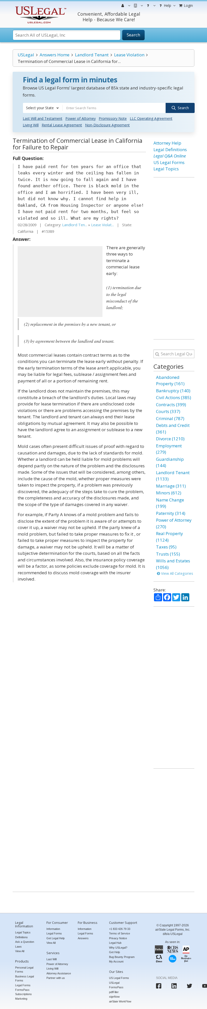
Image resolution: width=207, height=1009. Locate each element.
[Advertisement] (60, 281)
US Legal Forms (169, 162)
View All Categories (176, 573)
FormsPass (116, 987)
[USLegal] (40, 7)
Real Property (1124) (169, 537)
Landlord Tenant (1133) (173, 476)
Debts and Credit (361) (173, 428)
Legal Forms (23, 985)
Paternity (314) (170, 513)
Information (53, 928)
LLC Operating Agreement (151, 118)
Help (167, 5)
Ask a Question (24, 941)
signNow (114, 996)
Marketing (21, 998)
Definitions (21, 937)
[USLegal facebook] (158, 986)
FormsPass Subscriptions (23, 992)
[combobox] (42, 108)
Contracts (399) (171, 404)
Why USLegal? (118, 947)
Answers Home (54, 55)
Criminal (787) (170, 418)
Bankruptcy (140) (173, 391)
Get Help (114, 952)
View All (19, 951)
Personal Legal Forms (24, 969)
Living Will (31, 125)
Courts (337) (168, 411)
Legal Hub (115, 942)
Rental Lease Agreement (62, 125)
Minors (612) (168, 493)
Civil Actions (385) (173, 397)
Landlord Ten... (74, 224)
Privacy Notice (118, 938)
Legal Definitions (170, 149)
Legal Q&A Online (169, 156)
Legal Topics (166, 169)
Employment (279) (169, 449)
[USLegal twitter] (189, 986)
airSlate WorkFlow (120, 1001)
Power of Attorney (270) (174, 523)
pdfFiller (114, 992)
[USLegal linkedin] (174, 986)
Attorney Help (167, 143)
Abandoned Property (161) (170, 380)
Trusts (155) (168, 554)
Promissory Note (113, 118)
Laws (18, 946)
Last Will (51, 959)
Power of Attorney (80, 118)
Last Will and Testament (42, 118)
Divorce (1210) (170, 439)
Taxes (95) (166, 547)
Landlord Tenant (92, 55)
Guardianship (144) (170, 462)
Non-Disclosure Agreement (107, 125)
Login (188, 5)
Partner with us (55, 977)
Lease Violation (129, 55)
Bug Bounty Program (122, 956)
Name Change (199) (170, 503)
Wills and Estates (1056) (173, 564)
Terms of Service (119, 933)
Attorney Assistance (58, 973)
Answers (83, 938)
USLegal (26, 55)
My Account (116, 961)
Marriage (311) (171, 486)
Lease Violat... (102, 224)
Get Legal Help (55, 938)
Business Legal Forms (24, 978)
